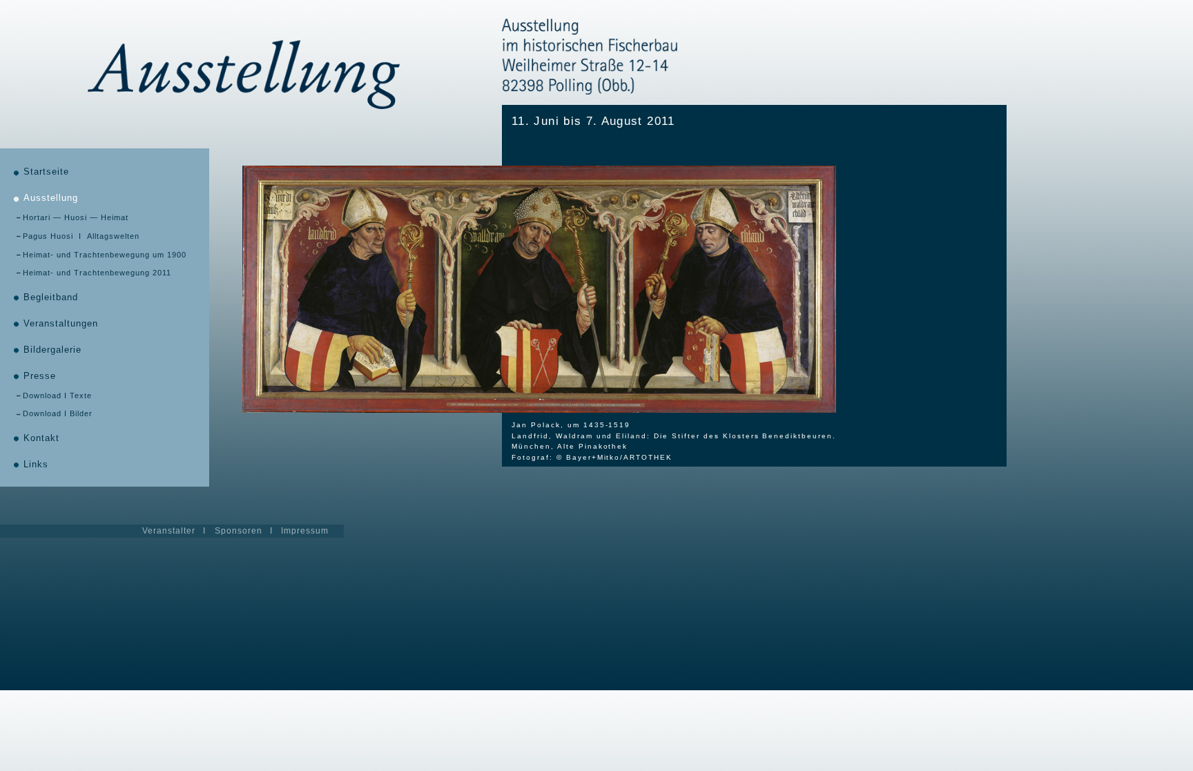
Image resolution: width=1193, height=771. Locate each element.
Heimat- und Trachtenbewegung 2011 (97, 273)
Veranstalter (168, 531)
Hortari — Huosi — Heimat (75, 217)
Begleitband (50, 297)
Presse (39, 376)
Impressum (305, 531)
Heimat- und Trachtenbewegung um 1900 (104, 255)
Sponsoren (238, 531)
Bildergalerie (52, 350)
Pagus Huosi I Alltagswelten (81, 236)
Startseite (46, 172)
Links (35, 464)
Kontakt (41, 438)
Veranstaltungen (60, 324)
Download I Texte (57, 395)
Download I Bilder (58, 413)
